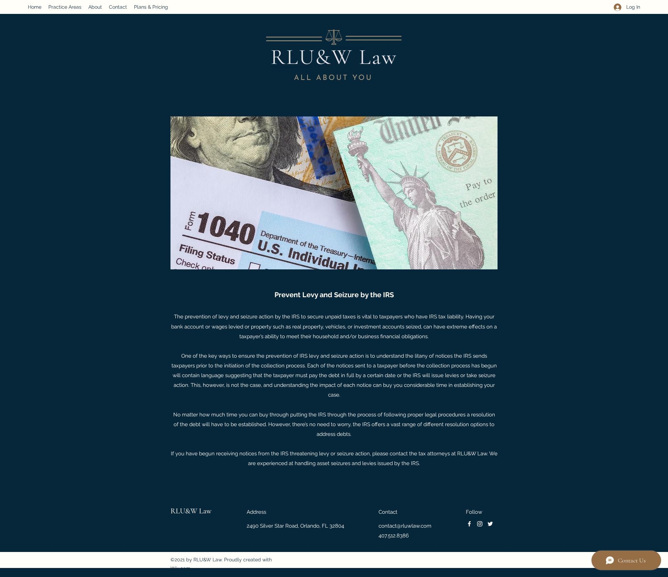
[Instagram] (479, 523)
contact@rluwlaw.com (405, 526)
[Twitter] (490, 523)
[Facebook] (469, 523)
